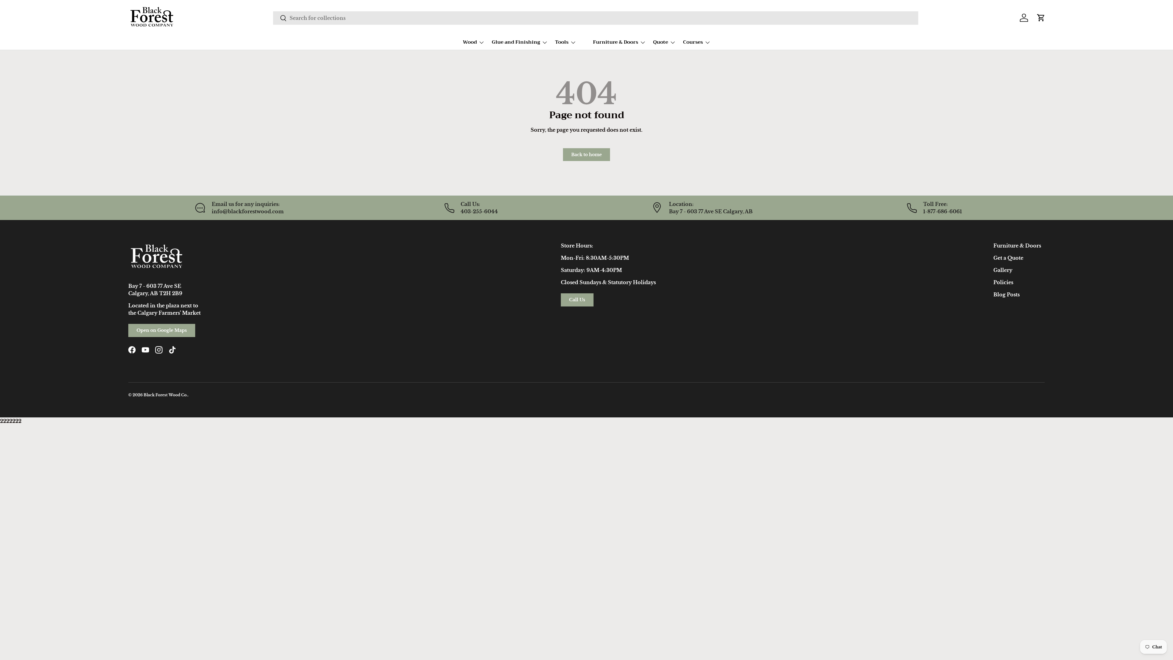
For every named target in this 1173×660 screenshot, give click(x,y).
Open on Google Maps (162, 330)
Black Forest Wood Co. (166, 395)
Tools (561, 42)
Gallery (1002, 270)
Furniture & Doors (615, 42)
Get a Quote (1008, 258)
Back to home (586, 154)
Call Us (577, 299)
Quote (660, 42)
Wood (470, 42)
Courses (693, 42)
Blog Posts (1006, 295)
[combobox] (595, 18)
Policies (1003, 282)
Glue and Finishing (516, 42)
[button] (1041, 17)
